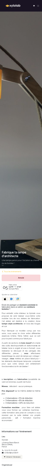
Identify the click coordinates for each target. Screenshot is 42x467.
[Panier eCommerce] (34, 6)
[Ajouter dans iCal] (5, 299)
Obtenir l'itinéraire (12, 457)
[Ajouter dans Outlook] (11, 299)
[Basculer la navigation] (38, 6)
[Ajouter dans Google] (18, 299)
